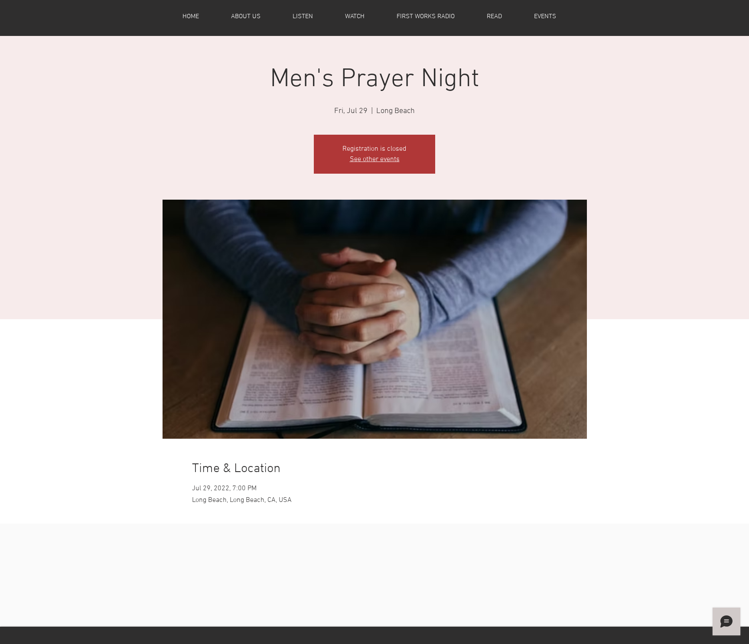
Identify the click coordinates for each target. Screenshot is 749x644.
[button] (256, 16)
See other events (375, 159)
